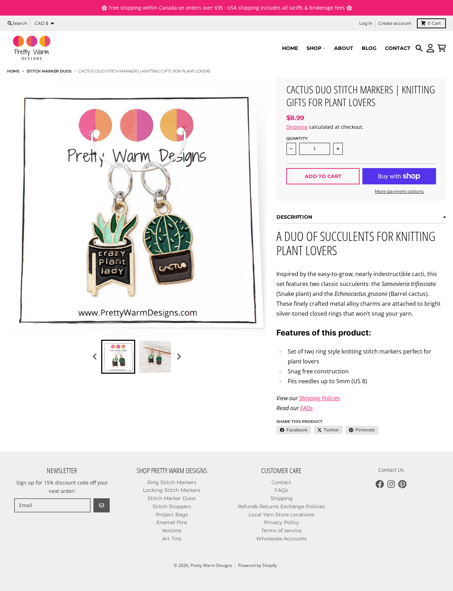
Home (13, 71)
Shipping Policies (319, 398)
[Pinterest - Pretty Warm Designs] (402, 484)
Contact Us (391, 469)
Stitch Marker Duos (49, 71)
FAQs (306, 408)
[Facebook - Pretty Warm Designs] (379, 484)
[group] (118, 357)
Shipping (297, 127)
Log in (365, 23)
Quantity (297, 138)
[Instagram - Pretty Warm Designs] (391, 484)
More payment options (399, 191)
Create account (394, 23)
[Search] (419, 48)
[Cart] (441, 48)
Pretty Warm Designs (211, 565)
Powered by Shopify (257, 565)
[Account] (430, 48)
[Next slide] (178, 357)
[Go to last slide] (95, 357)
